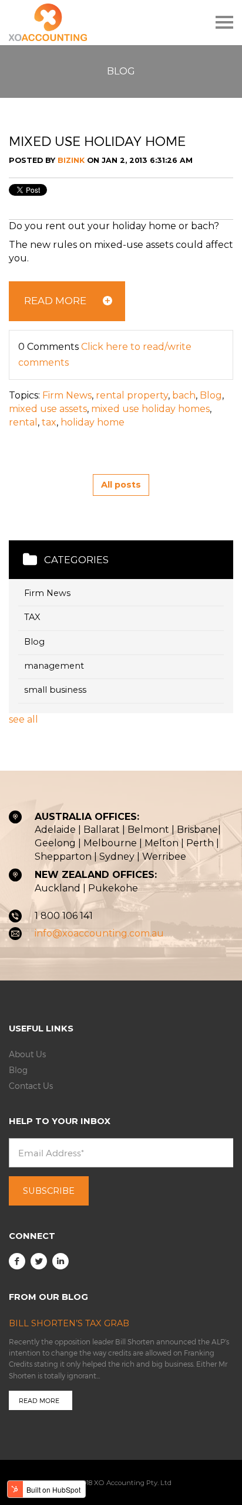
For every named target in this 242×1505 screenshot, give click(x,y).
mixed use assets (48, 408)
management (54, 666)
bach (184, 395)
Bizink (71, 160)
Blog (211, 395)
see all (23, 719)
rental (23, 422)
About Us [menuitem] (27, 1054)
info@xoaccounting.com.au (99, 933)
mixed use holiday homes (150, 408)
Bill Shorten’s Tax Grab (69, 1323)
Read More (55, 301)
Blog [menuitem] (18, 1070)
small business (55, 690)
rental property (132, 395)
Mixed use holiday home (97, 140)
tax (49, 422)
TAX (32, 617)
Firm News (67, 395)
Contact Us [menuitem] (31, 1086)
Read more (39, 1400)
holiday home (92, 422)
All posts (121, 484)
